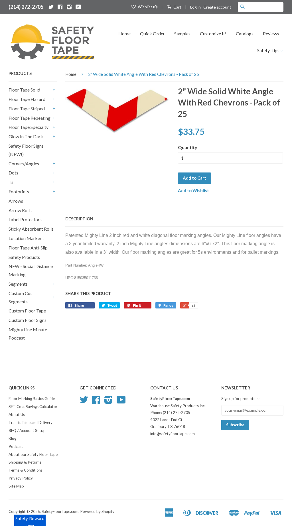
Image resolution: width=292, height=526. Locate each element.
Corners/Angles (24, 163)
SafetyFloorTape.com (60, 511)
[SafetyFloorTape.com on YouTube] (78, 6)
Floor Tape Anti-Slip (28, 247)
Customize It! (213, 33)
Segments (18, 284)
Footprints (19, 191)
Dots (13, 172)
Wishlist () (147, 6)
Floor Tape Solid (24, 89)
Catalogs (245, 33)
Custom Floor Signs (27, 320)
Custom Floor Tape (27, 310)
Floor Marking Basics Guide (32, 398)
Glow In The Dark (26, 136)
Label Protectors (25, 219)
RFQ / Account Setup (27, 430)
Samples (182, 33)
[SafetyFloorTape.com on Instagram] (69, 6)
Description (79, 218)
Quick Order (152, 33)
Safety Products (24, 257)
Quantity (187, 147)
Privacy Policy (21, 478)
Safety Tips (268, 50)
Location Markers (26, 238)
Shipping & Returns (25, 462)
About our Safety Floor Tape (33, 454)
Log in (195, 7)
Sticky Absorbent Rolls (31, 228)
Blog (12, 438)
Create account (217, 7)
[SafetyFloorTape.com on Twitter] (51, 6)
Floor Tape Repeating (29, 118)
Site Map (16, 486)
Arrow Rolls (20, 210)
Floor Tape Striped (27, 108)
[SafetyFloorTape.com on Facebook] (60, 6)
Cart (177, 7)
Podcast (16, 446)
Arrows (16, 201)
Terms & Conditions (25, 470)
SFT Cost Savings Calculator (33, 406)
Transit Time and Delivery (30, 422)
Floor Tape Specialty (28, 127)
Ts (11, 182)
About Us (17, 414)
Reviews (271, 33)
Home (124, 33)
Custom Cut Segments (20, 297)
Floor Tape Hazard (27, 99)
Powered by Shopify (97, 511)
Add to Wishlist (193, 190)
